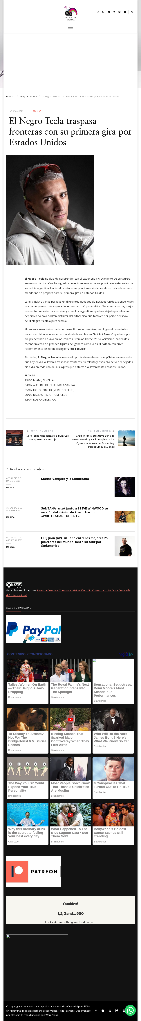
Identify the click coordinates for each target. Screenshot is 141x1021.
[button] (130, 1010)
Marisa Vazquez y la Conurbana (65, 479)
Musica (37, 111)
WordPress (52, 1015)
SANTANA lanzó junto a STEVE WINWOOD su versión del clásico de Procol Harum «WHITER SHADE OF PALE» (74, 512)
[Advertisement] (70, 62)
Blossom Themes (20, 1015)
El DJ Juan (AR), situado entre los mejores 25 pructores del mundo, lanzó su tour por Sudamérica (74, 542)
